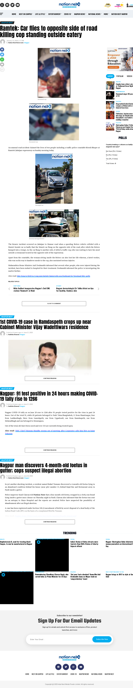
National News (94, 14)
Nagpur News (79, 14)
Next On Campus (25, 14)
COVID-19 (67, 14)
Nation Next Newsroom (15, 42)
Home (14, 14)
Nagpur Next (109, 674)
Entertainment (54, 14)
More (106, 14)
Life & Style (40, 14)
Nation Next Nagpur (119, 14)
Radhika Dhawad (13, 334)
